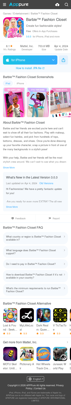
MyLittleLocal (26, 327)
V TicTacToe (59, 327)
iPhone (20, 83)
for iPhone (18, 60)
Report (56, 218)
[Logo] (18, 4)
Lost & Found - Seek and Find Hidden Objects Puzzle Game (10, 327)
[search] (66, 4)
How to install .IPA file (28, 68)
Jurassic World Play (59, 366)
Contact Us (39, 388)
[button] (4, 4)
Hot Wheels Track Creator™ (43, 366)
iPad (7, 83)
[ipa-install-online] (57, 4)
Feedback (20, 218)
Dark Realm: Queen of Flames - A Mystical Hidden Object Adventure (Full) (43, 327)
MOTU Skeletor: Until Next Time (10, 366)
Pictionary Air (27, 366)
